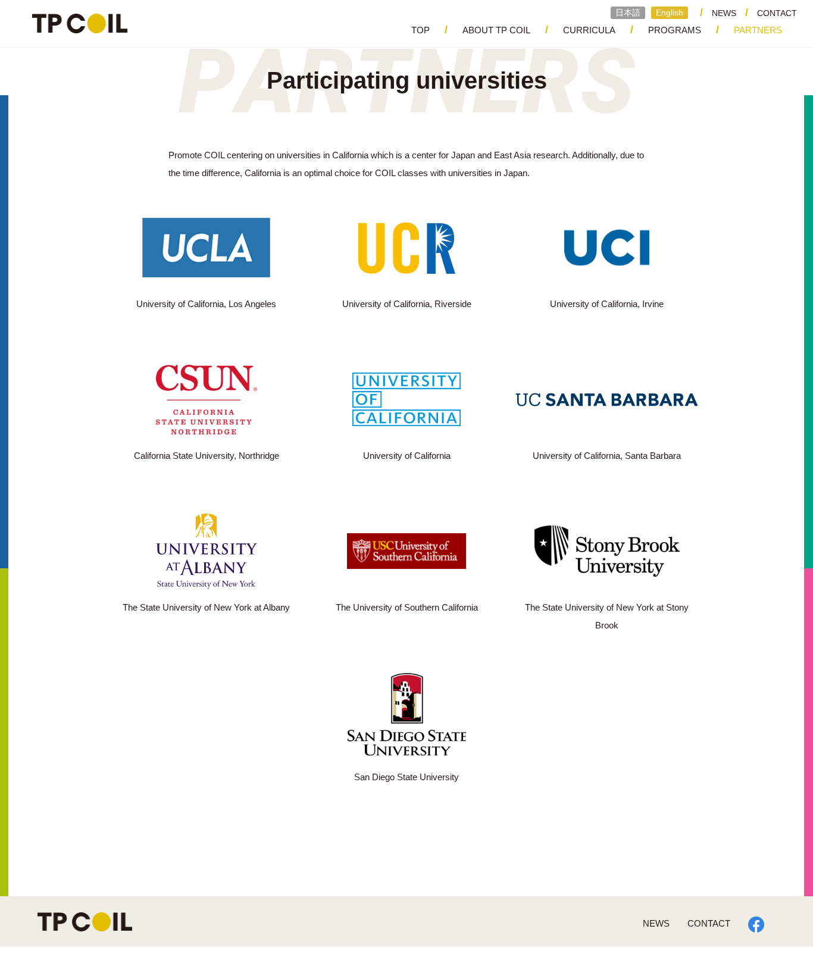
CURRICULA (589, 30)
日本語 (627, 12)
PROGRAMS (674, 30)
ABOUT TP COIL (496, 30)
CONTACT (777, 13)
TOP (420, 30)
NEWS (724, 13)
